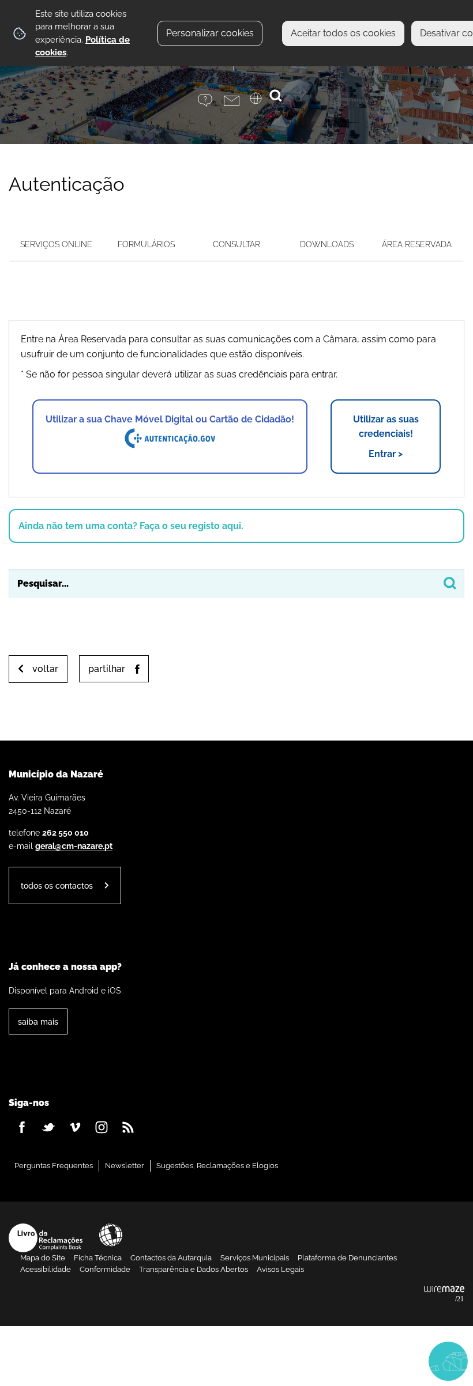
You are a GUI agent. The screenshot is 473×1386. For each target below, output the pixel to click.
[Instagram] (101, 1127)
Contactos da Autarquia (171, 1257)
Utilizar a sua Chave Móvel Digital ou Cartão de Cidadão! (170, 419)
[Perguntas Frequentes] (211, 101)
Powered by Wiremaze (444, 1294)
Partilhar (106, 668)
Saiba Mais (38, 1021)
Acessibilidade (110, 1235)
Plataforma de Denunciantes (347, 1257)
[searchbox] (236, 583)
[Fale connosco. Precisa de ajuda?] (341, 1361)
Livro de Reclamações (45, 1237)
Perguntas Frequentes (53, 1165)
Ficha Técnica (98, 1257)
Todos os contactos (57, 885)
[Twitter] (48, 1127)
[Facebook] (22, 1127)
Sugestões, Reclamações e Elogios (217, 1165)
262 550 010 (65, 832)
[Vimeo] (75, 1127)
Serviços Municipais (254, 1257)
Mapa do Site (42, 1257)
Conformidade (105, 1269)
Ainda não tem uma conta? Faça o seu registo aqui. (130, 525)
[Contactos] (237, 101)
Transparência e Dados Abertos (193, 1269)
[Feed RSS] (128, 1127)
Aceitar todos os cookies (343, 33)
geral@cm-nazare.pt (73, 846)
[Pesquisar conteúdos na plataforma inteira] (450, 583)
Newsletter (124, 1165)
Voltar (45, 668)
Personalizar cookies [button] (210, 33)
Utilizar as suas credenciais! (386, 436)
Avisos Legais (280, 1269)
